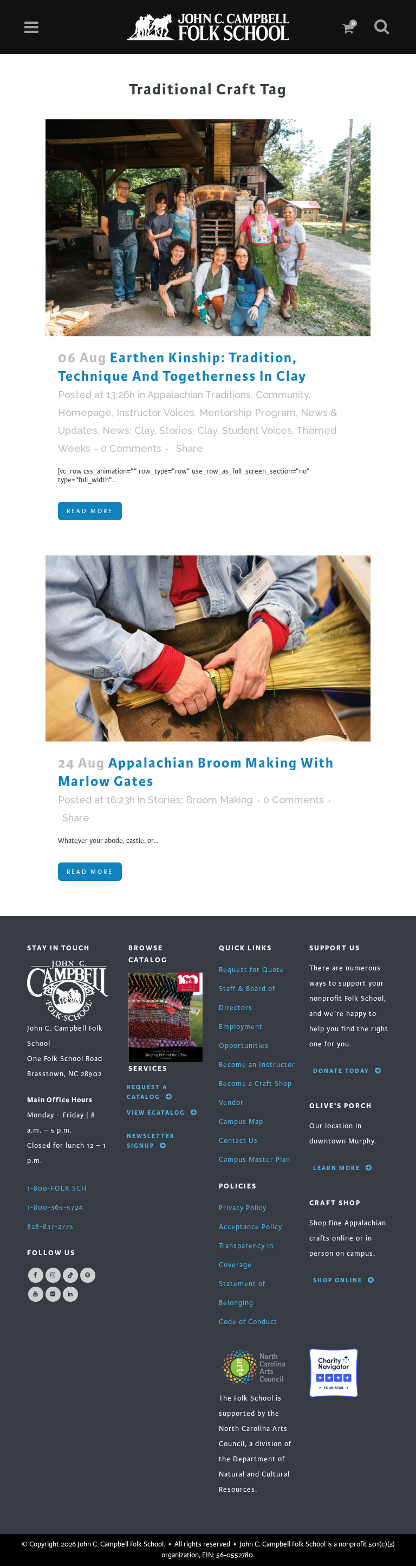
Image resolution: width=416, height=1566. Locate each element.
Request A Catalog (147, 1092)
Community (282, 394)
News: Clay (128, 430)
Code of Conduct (248, 1322)
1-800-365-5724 (55, 1207)
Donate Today (341, 1071)
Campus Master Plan (254, 1159)
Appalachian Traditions (199, 394)
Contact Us (238, 1140)
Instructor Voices (155, 412)
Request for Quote (251, 970)
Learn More (336, 1168)
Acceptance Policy (250, 1227)
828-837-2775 (50, 1226)
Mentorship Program (247, 412)
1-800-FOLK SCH (57, 1188)
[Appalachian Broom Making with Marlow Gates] (208, 648)
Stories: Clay (188, 430)
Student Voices (257, 430)
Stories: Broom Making (200, 800)
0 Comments (131, 448)
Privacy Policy (242, 1208)
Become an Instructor (257, 1064)
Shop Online (337, 1280)
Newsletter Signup (151, 1140)
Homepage (85, 412)
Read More (90, 511)
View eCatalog (156, 1112)
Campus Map (241, 1121)
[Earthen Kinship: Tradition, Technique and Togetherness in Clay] (208, 227)
